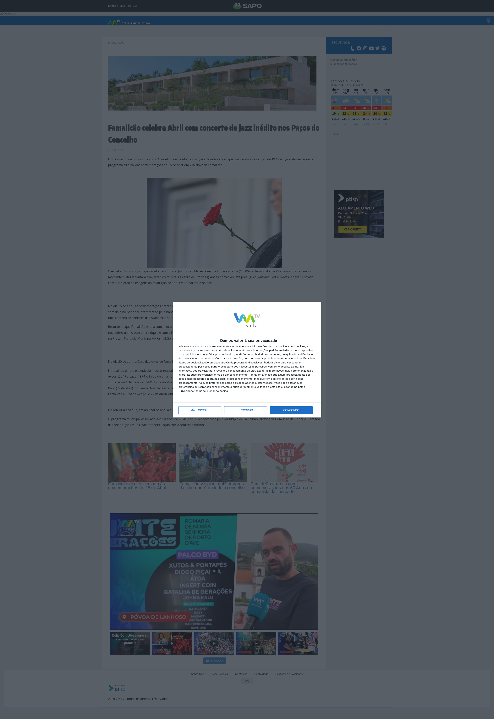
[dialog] (247, 359)
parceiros (205, 346)
